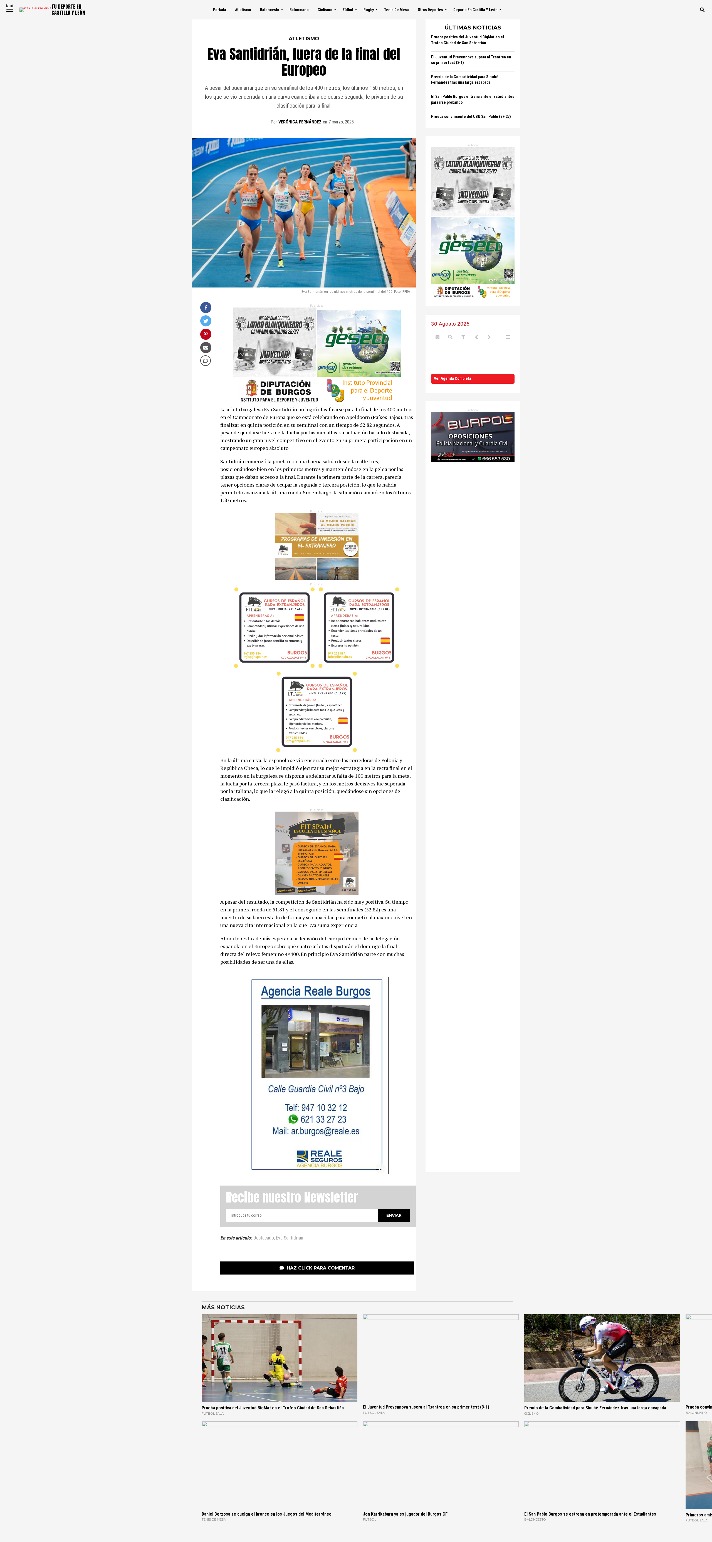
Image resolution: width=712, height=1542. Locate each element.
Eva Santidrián (289, 1238)
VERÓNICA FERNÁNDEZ (300, 122)
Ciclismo (325, 10)
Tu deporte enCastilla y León (68, 10)
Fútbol (348, 10)
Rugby (369, 10)
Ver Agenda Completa (452, 378)
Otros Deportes (430, 10)
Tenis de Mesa (396, 10)
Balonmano (299, 10)
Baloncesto (269, 10)
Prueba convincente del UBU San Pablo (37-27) (471, 116)
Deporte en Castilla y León (475, 10)
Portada (219, 10)
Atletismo (243, 10)
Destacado (263, 1238)
